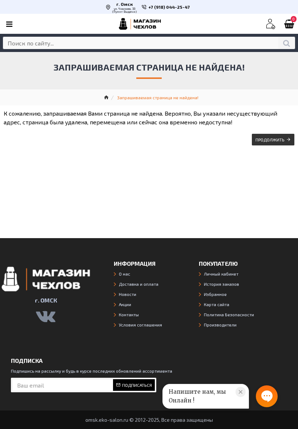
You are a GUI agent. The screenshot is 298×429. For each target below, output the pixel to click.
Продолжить (270, 139)
